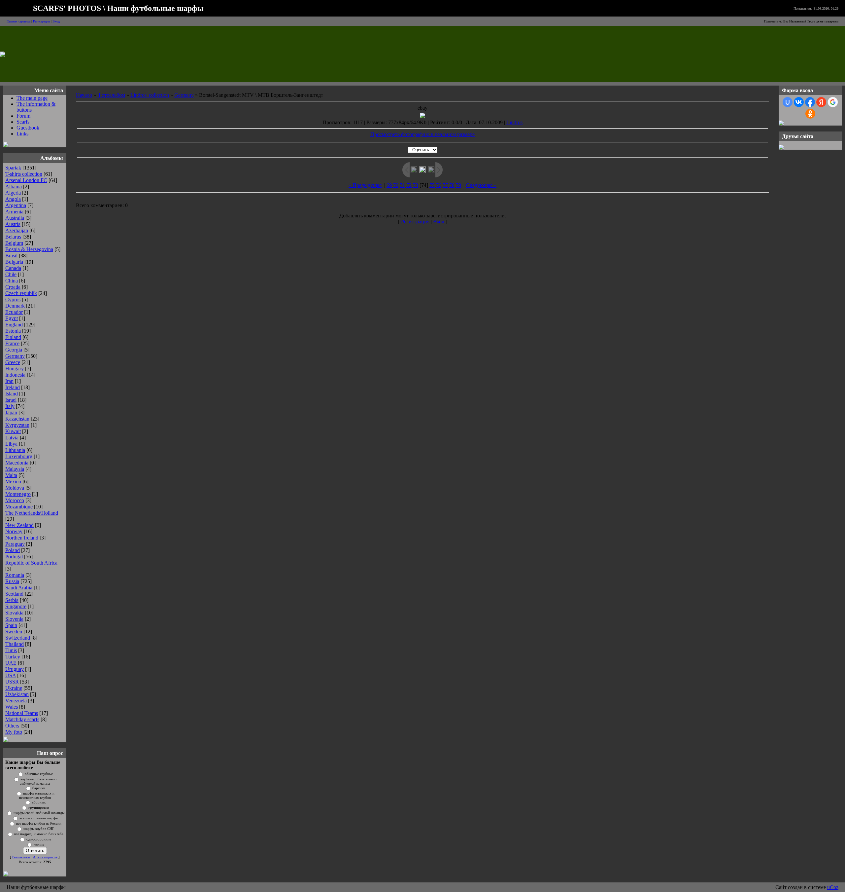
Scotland (14, 594)
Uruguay (14, 669)
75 (432, 185)
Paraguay (15, 544)
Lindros (514, 122)
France (12, 343)
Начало (84, 95)
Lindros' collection (149, 95)
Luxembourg (18, 456)
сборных (39, 802)
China (11, 280)
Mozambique (19, 506)
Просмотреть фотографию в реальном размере (422, 134)
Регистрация (41, 21)
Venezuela (16, 700)
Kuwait (13, 431)
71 (402, 185)
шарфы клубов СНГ (38, 829)
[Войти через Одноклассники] (810, 114)
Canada (13, 268)
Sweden (13, 631)
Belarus (13, 237)
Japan (11, 412)
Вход (56, 21)
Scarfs (23, 122)
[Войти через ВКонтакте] (799, 102)
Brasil (11, 255)
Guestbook (28, 127)
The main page (32, 98)
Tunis (11, 650)
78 (452, 185)
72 (409, 185)
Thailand (14, 644)
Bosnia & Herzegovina (29, 249)
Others (12, 725)
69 (389, 185)
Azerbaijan (16, 230)
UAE (11, 663)
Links (22, 133)
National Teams (21, 713)
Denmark (15, 306)
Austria (12, 224)
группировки (38, 807)
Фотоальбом (111, 95)
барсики (38, 788)
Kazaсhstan (17, 419)
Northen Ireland (21, 537)
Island (11, 393)
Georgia (13, 350)
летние (39, 844)
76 (438, 185)
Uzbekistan (17, 694)
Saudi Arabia (18, 587)
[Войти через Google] (833, 102)
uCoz (832, 887)
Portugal (14, 556)
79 (458, 185)
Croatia (12, 287)
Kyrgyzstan (17, 425)
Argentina (15, 205)
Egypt (11, 318)
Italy (10, 406)
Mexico (13, 481)
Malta (11, 475)
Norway (13, 531)
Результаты (21, 857)
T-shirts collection (23, 174)
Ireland (12, 387)
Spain (11, 625)
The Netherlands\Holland (31, 513)
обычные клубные (39, 774)
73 (415, 185)
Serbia (11, 600)
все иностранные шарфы (38, 818)
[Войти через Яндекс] (821, 102)
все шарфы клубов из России (38, 823)
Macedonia (16, 462)
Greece (12, 362)
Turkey (12, 656)
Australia (14, 218)
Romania (14, 575)
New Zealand (19, 525)
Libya (11, 444)
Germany (15, 356)
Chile (11, 274)
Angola (13, 199)
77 (445, 185)
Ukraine (13, 688)
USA (10, 675)
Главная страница (18, 21)
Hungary (14, 368)
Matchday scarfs (22, 719)
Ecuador (14, 312)
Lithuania (15, 450)
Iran (9, 381)
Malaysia (14, 469)
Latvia (11, 437)
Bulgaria (14, 262)
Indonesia (15, 375)
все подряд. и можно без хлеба (38, 834)
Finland (13, 337)
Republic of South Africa (31, 563)
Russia (12, 581)
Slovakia (14, 612)
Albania (13, 186)
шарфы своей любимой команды (39, 813)
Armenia (14, 211)
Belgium (14, 243)
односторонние (38, 839)
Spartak (13, 167)
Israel (11, 400)
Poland (12, 550)
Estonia (13, 331)
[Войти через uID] (788, 102)
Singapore (15, 606)
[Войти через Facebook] (810, 102)
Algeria (13, 193)
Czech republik (21, 293)
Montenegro (18, 494)
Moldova (14, 488)
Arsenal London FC (26, 180)
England (14, 324)
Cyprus (12, 299)
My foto (13, 732)
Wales (11, 707)
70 (395, 185)
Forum (23, 116)
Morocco (14, 500)
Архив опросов (45, 857)
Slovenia (14, 619)
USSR (12, 682)
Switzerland (17, 638)
